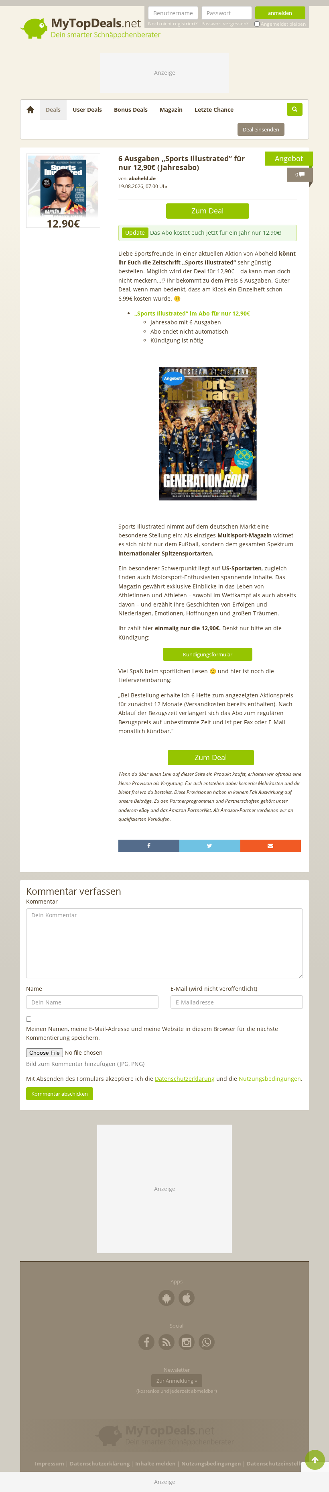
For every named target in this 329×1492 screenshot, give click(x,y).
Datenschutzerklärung (185, 1078)
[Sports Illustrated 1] (63, 191)
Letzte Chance (214, 109)
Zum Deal (207, 210)
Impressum (49, 1463)
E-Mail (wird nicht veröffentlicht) (214, 988)
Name (34, 988)
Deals (53, 109)
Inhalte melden (155, 1463)
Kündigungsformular (207, 654)
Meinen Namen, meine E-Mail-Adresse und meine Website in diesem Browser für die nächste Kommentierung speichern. (152, 1033)
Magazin (171, 109)
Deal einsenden (261, 129)
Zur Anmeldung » (176, 1380)
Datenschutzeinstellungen (282, 1463)
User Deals (87, 109)
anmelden (280, 12)
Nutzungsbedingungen (270, 1078)
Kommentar (42, 901)
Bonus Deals (131, 109)
